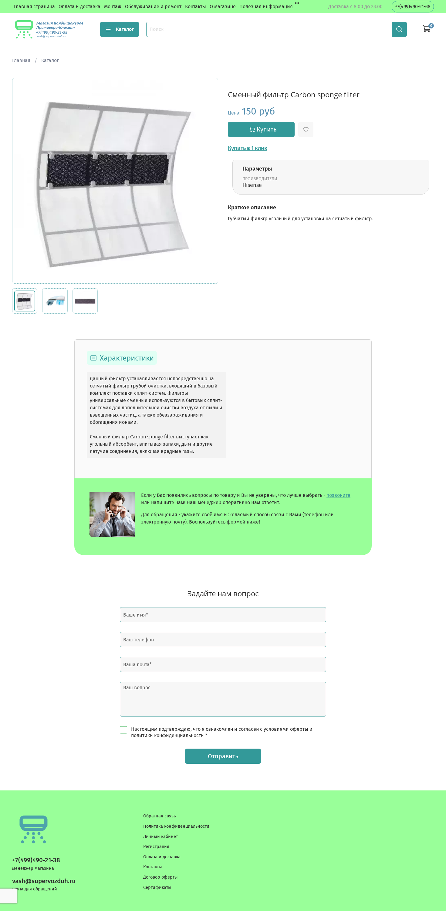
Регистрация (156, 846)
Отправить (223, 756)
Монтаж (112, 6)
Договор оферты (160, 877)
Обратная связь (159, 816)
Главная (21, 60)
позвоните (338, 495)
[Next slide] (208, 181)
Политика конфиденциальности (176, 826)
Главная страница (34, 6)
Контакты (195, 6)
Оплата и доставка (79, 6)
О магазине (223, 6)
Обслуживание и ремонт (153, 6)
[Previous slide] (22, 181)
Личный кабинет (160, 836)
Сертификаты (157, 887)
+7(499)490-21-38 (413, 6)
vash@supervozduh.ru (44, 881)
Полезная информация (266, 6)
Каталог (125, 29)
